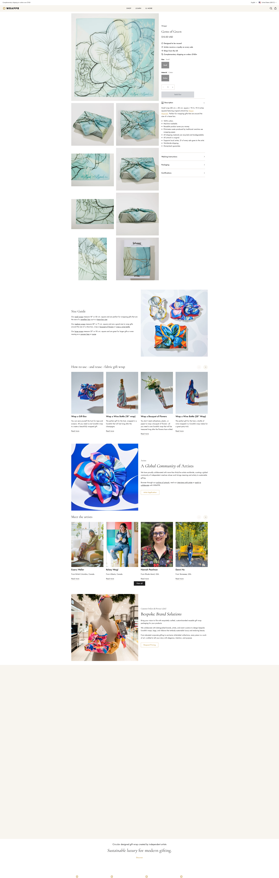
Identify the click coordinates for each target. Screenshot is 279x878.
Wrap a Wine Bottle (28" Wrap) (191, 416)
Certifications (166, 173)
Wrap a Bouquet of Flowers (154, 416)
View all (139, 583)
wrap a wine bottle (123, 327)
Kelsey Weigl (112, 569)
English (253, 2)
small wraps (79, 316)
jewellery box (85, 319)
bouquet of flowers (107, 327)
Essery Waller (77, 569)
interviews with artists (184, 482)
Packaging (165, 164)
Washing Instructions (169, 156)
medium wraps (80, 324)
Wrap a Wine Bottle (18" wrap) (120, 416)
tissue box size (102, 319)
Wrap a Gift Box (79, 416)
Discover (139, 857)
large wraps (79, 331)
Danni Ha (180, 569)
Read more (75, 431)
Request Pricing (150, 645)
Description (168, 102)
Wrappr (164, 26)
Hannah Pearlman (149, 569)
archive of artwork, (163, 482)
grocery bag (85, 334)
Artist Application (150, 492)
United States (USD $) (268, 2)
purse (94, 334)
